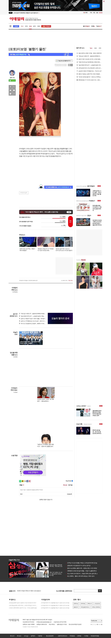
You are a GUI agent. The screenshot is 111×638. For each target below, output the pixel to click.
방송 (30, 26)
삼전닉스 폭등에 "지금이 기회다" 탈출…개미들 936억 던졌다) (35, 318)
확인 (100, 590)
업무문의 (33, 636)
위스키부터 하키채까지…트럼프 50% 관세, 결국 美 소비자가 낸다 (85, 573)
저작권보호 (72, 636)
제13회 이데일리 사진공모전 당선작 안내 (27, 591)
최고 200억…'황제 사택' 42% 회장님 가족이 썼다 (80, 576)
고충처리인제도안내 (62, 636)
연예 (26, 26)
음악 (34, 26)
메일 (10, 90)
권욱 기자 (12, 77)
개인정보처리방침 (95, 636)
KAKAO (10, 94)
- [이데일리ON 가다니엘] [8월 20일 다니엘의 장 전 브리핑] (55, 605)
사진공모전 (97, 603)
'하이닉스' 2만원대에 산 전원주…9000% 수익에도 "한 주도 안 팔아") (36, 323)
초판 (97, 12)
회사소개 (12, 636)
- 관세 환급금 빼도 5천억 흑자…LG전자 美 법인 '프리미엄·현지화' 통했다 (23, 605)
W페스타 (89, 603)
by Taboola (15, 292)
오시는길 (26, 636)
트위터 (14, 86)
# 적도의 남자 (23, 192)
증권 (95, 48)
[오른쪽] (41, 332)
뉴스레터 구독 (64, 280)
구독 (91, 12)
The (98, 26)
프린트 (14, 90)
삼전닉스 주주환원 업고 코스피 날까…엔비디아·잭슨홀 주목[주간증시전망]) (38, 321)
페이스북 (10, 86)
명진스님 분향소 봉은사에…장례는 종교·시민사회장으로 (83, 568)
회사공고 (19, 636)
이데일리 (25, 19)
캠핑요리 (76, 607)
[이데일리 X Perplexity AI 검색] (41, 54)
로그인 (100, 12)
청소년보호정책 (49, 636)
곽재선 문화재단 (96, 607)
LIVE (11, 12)
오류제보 (79, 636)
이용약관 (40, 636)
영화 (38, 26)
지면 (94, 12)
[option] (41, 13)
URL (14, 94)
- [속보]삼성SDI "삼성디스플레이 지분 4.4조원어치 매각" (22, 602)
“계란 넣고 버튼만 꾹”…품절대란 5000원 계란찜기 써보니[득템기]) (36, 313)
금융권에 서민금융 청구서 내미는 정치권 (78, 565)
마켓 (93, 26)
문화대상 (76, 603)
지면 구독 (70, 280)
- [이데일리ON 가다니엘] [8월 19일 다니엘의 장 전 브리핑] (55, 608)
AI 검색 (16, 26)
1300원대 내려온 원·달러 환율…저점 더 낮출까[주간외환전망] (84, 571)
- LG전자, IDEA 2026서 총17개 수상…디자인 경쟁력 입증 (23, 608)
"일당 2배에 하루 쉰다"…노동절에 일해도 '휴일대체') (33, 316)
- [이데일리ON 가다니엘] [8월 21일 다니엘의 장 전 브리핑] (55, 602)
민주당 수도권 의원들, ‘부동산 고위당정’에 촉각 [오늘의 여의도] (84, 563)
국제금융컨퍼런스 (85, 607)
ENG (86, 12)
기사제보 (86, 636)
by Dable (15, 356)
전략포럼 (83, 603)
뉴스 (91, 48)
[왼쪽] (40, 332)
